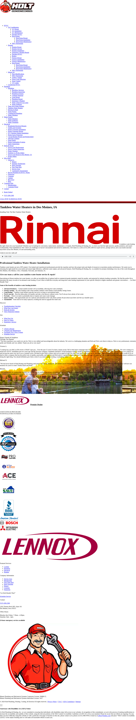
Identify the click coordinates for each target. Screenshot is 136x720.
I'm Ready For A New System (13, 332)
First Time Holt (17, 167)
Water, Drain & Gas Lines (20, 102)
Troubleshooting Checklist (12, 306)
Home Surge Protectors (15, 135)
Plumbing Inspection (18, 92)
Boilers (14, 56)
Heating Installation (18, 50)
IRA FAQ (11, 180)
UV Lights (15, 83)
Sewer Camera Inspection (16, 149)
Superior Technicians (18, 163)
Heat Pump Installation (23, 40)
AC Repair (15, 29)
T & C (60, 701)
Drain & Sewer (9, 146)
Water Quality (8, 117)
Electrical (7, 124)
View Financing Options (11, 311)
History (14, 162)
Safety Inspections (13, 144)
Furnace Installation (18, 59)
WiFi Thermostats (17, 43)
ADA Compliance (68, 701)
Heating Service (17, 49)
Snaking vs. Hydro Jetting (16, 153)
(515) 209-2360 (9, 195)
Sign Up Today (9, 320)
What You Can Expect (11, 308)
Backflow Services (18, 90)
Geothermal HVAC (14, 85)
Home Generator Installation (17, 129)
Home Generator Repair (15, 131)
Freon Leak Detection (19, 79)
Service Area (16, 169)
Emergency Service (10, 322)
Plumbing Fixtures (17, 94)
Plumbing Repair (17, 99)
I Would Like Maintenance (12, 330)
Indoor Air (11, 72)
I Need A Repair (9, 329)
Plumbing (7, 86)
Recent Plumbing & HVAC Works (19, 172)
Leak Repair (16, 97)
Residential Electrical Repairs (17, 126)
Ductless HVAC (17, 34)
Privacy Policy (52, 701)
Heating (10, 45)
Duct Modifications (18, 74)
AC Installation (17, 31)
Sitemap (78, 701)
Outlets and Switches (14, 128)
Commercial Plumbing (15, 113)
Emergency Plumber (18, 101)
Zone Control (16, 81)
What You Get (8, 318)
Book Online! (8, 192)
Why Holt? (7, 158)
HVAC (6, 25)
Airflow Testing (17, 77)
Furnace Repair (17, 58)
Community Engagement (20, 171)
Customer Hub (8, 183)
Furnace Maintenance (18, 61)
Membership (8, 581)
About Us (11, 160)
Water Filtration (13, 115)
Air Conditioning (13, 27)
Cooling (6, 567)
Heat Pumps (16, 36)
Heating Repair (17, 47)
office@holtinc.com (104, 716)
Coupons (11, 176)
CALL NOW (4, 199)
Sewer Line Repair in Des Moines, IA (20, 154)
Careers (10, 178)
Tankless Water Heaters (15, 108)
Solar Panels (12, 140)
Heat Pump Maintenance (23, 42)
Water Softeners (17, 104)
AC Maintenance (17, 33)
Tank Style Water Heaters (16, 106)
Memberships (12, 185)
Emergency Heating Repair (20, 52)
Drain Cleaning (13, 151)
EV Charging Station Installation (18, 133)
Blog (9, 181)
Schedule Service (9, 334)
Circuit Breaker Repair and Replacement (20, 137)
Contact (6, 189)
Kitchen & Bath (13, 110)
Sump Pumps (12, 111)
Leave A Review (5, 393)
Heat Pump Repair (22, 38)
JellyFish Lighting (13, 138)
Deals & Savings (9, 310)
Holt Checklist (16, 165)
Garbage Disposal (17, 95)
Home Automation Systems (16, 142)
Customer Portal (13, 187)
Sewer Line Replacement (16, 147)
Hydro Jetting (12, 156)
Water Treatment (13, 122)
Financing (11, 174)
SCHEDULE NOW (15, 199)
